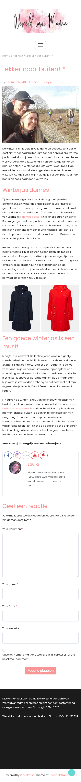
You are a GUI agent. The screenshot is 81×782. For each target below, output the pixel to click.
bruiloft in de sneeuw (15, 408)
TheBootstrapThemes (63, 775)
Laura (33, 464)
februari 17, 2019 (17, 82)
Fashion (18, 56)
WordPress (27, 775)
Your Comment (12, 529)
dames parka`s (32, 217)
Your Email (9, 606)
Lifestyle (46, 82)
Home (6, 56)
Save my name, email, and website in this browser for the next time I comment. (38, 657)
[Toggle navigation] (40, 45)
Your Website (10, 628)
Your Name (9, 584)
